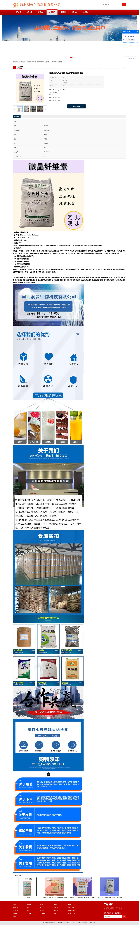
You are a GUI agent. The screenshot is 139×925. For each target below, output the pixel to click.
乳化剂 (56, 910)
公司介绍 (29, 12)
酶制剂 (28, 910)
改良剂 (42, 907)
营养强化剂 (71, 907)
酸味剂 (42, 904)
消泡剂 (28, 907)
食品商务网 (92, 922)
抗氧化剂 (29, 904)
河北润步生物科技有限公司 (49, 922)
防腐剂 (69, 904)
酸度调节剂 (15, 907)
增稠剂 (34, 62)
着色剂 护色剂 (71, 913)
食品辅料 (42, 913)
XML (73, 922)
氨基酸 (56, 904)
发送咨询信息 (76, 106)
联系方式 (74, 12)
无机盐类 (29, 913)
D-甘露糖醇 (27, 897)
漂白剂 (56, 907)
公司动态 (40, 12)
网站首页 (23, 62)
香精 (55, 913)
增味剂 (42, 910)
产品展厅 (52, 12)
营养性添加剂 (71, 910)
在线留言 (85, 12)
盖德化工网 (84, 922)
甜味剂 (14, 904)
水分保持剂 (15, 910)
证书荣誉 (63, 12)
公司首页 (18, 12)
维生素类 (15, 913)
